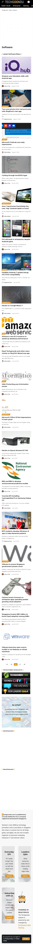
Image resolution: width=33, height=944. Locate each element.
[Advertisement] (16, 28)
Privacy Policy (9, 938)
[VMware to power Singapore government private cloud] (16, 553)
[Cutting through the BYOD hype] (16, 164)
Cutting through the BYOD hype (14, 175)
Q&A (4, 381)
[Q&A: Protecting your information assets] (16, 373)
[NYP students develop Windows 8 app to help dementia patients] (16, 520)
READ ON (16, 719)
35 (11, 664)
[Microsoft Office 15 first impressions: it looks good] (16, 406)
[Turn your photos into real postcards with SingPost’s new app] (16, 98)
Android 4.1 (6, 302)
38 (24, 664)
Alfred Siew (7, 152)
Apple (4, 269)
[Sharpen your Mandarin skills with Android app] (16, 65)
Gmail (4, 139)
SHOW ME (9, 917)
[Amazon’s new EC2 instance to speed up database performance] (16, 325)
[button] (26, 938)
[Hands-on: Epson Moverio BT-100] (16, 439)
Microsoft (6, 414)
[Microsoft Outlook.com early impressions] (16, 131)
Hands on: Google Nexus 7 (12, 305)
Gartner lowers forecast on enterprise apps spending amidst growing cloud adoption (15, 600)
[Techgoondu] (14, 1)
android (5, 106)
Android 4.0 (6, 203)
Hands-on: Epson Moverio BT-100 (15, 450)
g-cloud (5, 561)
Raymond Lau (8, 119)
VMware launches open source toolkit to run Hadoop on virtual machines (14, 649)
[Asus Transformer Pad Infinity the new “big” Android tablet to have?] (16, 195)
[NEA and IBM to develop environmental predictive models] (16, 470)
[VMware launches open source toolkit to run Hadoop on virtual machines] (16, 636)
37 (20, 664)
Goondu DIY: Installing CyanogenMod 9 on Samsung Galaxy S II (16, 498)
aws (4, 333)
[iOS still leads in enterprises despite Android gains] (16, 228)
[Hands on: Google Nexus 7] (16, 294)
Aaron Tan (7, 86)
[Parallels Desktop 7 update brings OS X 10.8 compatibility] (16, 261)
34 (7, 664)
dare (4, 528)
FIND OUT (25, 876)
